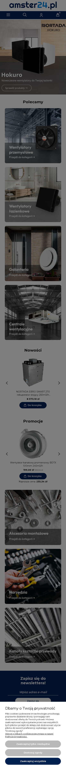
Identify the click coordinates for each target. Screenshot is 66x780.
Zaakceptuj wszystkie (33, 761)
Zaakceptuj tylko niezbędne (33, 744)
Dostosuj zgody (33, 752)
